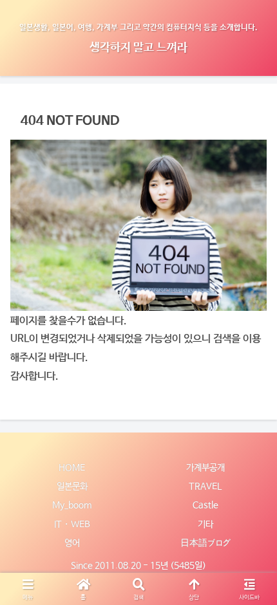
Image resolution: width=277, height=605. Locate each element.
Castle (205, 504)
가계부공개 (205, 467)
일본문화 (72, 485)
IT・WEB (72, 523)
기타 (205, 523)
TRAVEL (205, 485)
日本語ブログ (205, 542)
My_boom (71, 504)
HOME (72, 467)
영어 (72, 542)
